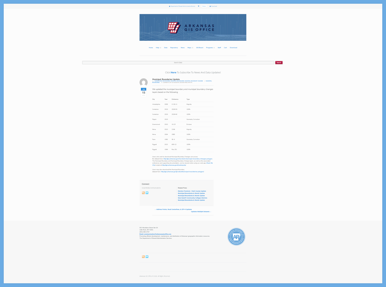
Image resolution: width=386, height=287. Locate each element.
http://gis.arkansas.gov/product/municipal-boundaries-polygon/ (182, 172)
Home (151, 48)
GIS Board (199, 48)
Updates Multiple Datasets (201, 211)
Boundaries (166, 81)
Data (165, 48)
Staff (219, 48)
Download (214, 6)
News (183, 48)
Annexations (158, 81)
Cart (225, 48)
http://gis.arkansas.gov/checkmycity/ (174, 165)
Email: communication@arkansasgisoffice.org (155, 234)
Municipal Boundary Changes (194, 81)
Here (173, 72)
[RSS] (143, 192)
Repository (174, 48)
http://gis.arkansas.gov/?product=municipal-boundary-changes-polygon (187, 159)
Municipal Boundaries (177, 81)
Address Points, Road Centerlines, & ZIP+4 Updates (173, 209)
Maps (189, 48)
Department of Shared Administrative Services (183, 6)
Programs (209, 48)
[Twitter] (147, 192)
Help (157, 48)
